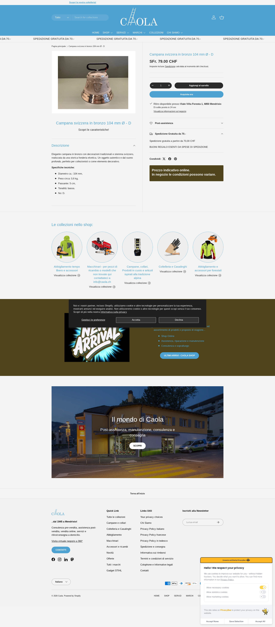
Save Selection (236, 621)
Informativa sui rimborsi (153, 552)
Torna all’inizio (137, 493)
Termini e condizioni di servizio (156, 558)
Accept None (212, 621)
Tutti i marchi (113, 564)
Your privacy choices (151, 517)
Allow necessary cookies (217, 587)
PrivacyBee (225, 610)
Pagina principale (59, 46)
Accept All (260, 621)
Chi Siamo (145, 523)
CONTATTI (61, 550)
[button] (222, 17)
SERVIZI (121, 32)
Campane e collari (116, 523)
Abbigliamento (114, 534)
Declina (179, 320)
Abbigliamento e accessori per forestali (208, 268)
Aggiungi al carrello (199, 85)
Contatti (144, 570)
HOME (95, 32)
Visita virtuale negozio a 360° (67, 541)
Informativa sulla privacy (114, 312)
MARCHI (137, 32)
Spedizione (170, 66)
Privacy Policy (227, 579)
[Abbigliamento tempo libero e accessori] (67, 247)
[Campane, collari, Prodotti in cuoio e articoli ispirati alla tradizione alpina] (137, 247)
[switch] (263, 587)
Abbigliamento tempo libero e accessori (67, 268)
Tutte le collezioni (116, 517)
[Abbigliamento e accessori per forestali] (208, 247)
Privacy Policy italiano (152, 529)
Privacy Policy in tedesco (154, 540)
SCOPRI (137, 445)
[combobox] (80, 17)
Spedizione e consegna (152, 546)
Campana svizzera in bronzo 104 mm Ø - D (87, 46)
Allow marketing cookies (217, 596)
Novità (110, 552)
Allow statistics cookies (216, 592)
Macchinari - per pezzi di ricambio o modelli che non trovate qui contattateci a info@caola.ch (102, 274)
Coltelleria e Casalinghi (173, 266)
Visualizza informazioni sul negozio (170, 111)
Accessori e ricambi (117, 546)
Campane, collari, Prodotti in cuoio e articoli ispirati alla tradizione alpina (137, 272)
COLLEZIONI (156, 32)
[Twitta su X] (164, 159)
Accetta (136, 320)
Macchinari (112, 540)
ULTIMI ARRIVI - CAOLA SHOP (179, 355)
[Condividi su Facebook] (170, 159)
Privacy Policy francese (153, 534)
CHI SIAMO (173, 32)
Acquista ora (186, 94)
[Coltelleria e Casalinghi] (173, 247)
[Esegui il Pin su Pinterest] (175, 159)
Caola (60, 596)
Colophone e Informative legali (156, 564)
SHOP (106, 32)
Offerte (110, 558)
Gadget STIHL (114, 570)
